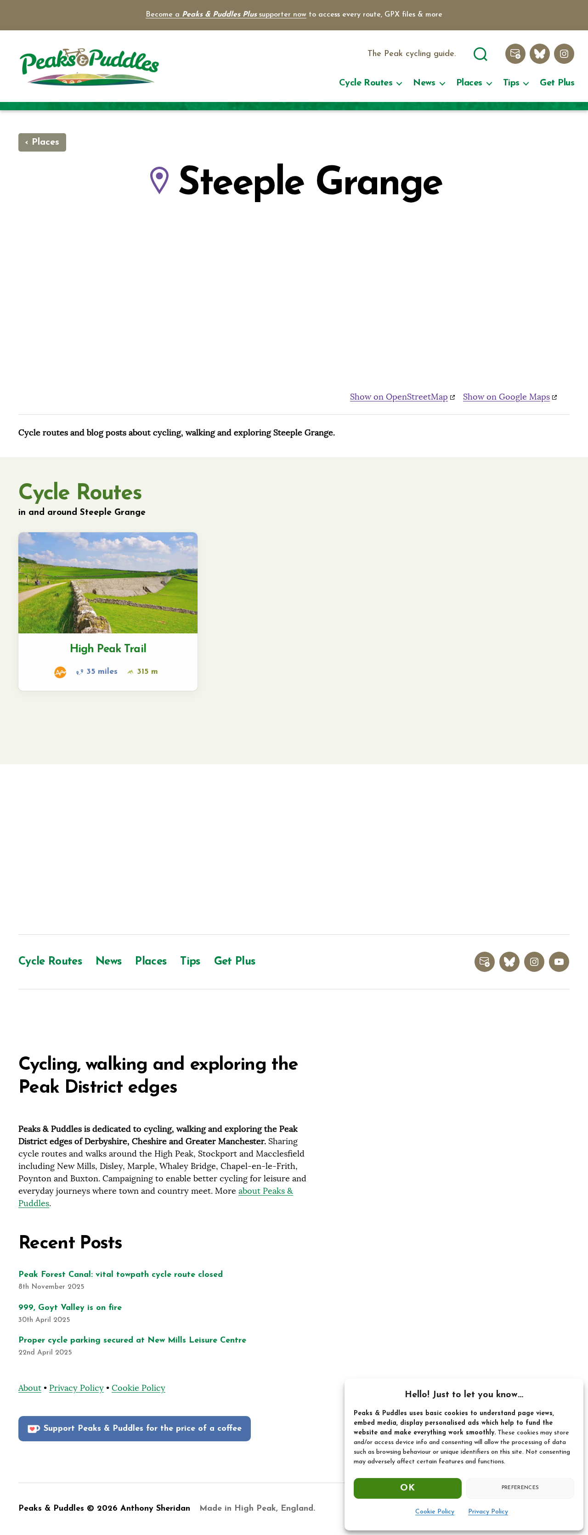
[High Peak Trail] (108, 611)
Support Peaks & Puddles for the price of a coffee (143, 1429)
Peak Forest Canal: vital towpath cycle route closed (120, 1275)
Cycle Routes (365, 83)
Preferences (520, 1487)
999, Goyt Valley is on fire (70, 1308)
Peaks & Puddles (51, 1509)
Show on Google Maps (506, 396)
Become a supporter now (226, 14)
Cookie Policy (434, 1511)
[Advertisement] (294, 851)
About (29, 1388)
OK (407, 1488)
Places (469, 83)
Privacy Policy (488, 1511)
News (424, 83)
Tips (511, 83)
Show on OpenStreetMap (399, 396)
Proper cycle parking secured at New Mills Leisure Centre (132, 1341)
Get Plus (557, 83)
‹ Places (42, 142)
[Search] (480, 53)
